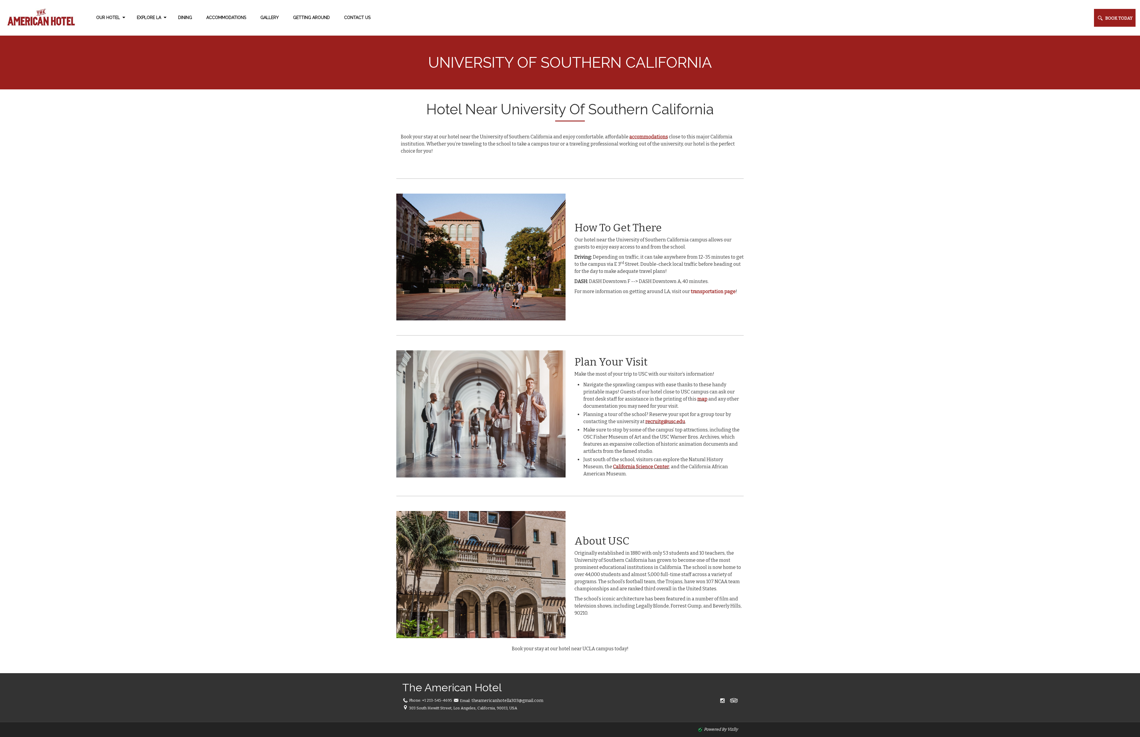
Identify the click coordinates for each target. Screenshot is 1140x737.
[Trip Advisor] (734, 700)
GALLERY (269, 17)
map (702, 399)
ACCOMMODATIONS (226, 17)
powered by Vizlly (721, 729)
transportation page (713, 291)
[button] (1115, 18)
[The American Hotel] (38, 17)
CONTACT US (357, 17)
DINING (185, 17)
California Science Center (641, 466)
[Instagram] (722, 700)
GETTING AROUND (311, 17)
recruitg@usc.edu (665, 421)
